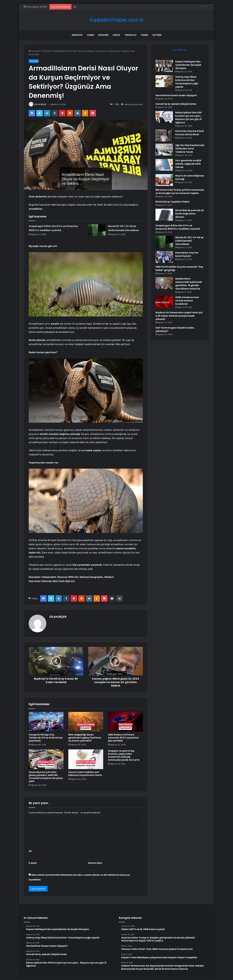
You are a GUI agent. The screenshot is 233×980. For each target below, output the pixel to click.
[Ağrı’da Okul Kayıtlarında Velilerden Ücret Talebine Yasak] (164, 150)
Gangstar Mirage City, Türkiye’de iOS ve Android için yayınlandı (46, 737)
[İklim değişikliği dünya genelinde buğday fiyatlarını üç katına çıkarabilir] (85, 722)
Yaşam (144, 35)
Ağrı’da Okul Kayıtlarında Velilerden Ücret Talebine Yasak (189, 148)
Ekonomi (103, 35)
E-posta (33, 863)
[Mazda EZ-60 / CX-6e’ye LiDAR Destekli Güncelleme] (97, 230)
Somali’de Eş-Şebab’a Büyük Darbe (175, 104)
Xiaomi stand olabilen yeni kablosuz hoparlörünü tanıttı (85, 774)
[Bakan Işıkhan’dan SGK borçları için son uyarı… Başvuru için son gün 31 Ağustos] (164, 117)
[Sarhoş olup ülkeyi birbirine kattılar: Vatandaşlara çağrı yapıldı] (164, 81)
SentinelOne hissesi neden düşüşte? (91, 6)
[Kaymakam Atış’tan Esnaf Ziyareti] (164, 257)
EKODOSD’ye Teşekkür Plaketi (172, 201)
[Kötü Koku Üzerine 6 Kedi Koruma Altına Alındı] (164, 135)
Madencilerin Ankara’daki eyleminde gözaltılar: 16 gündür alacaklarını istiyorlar (188, 283)
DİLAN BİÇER (40, 104)
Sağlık (116, 35)
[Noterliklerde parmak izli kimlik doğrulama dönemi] (164, 215)
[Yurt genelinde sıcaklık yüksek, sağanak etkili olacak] (164, 165)
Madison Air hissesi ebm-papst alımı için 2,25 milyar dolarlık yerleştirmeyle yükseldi (179, 316)
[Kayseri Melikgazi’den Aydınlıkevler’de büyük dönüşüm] (164, 66)
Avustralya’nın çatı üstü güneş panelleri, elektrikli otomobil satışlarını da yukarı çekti (46, 777)
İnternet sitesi (95, 863)
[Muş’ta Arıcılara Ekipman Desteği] (164, 180)
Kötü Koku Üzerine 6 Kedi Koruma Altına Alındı (189, 133)
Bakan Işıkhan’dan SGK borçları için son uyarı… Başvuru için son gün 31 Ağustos (188, 117)
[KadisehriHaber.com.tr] (116, 20)
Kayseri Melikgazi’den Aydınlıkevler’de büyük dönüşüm (188, 65)
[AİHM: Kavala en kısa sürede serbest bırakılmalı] (164, 302)
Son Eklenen (180, 49)
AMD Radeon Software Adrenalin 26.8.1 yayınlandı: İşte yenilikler (123, 737)
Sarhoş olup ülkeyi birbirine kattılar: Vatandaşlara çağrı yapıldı (186, 81)
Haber (90, 35)
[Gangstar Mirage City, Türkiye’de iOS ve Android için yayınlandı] (46, 722)
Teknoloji (130, 35)
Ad (31, 851)
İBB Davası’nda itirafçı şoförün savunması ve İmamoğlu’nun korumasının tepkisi (179, 191)
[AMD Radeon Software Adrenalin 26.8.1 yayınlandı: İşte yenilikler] (125, 722)
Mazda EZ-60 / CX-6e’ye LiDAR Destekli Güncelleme (189, 241)
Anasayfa (77, 35)
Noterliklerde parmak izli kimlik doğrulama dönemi (189, 214)
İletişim (156, 35)
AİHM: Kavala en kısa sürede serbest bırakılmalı (187, 301)
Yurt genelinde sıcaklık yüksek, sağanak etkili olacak (188, 164)
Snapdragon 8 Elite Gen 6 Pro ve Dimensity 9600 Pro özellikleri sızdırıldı (177, 227)
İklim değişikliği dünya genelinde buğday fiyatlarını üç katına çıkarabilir (84, 737)
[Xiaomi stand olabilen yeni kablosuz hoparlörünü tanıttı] (85, 759)
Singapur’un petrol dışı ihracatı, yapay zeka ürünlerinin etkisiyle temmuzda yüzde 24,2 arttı (124, 755)
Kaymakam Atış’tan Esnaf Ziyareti (186, 254)
